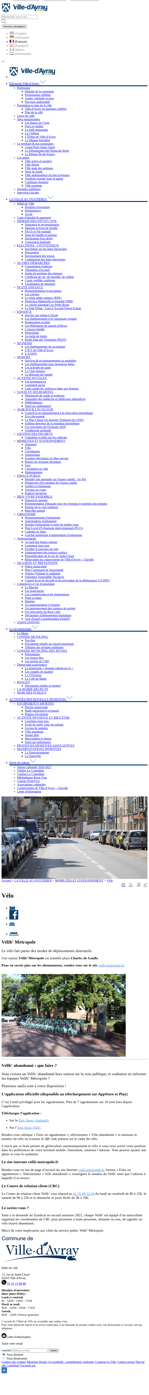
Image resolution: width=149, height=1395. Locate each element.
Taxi (27, 465)
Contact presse (126, 1362)
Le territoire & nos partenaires (35, 143)
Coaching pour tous (37, 721)
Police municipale (36, 566)
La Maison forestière (37, 140)
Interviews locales (28, 192)
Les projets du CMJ (37, 661)
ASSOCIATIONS (28, 622)
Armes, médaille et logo (39, 98)
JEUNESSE (24, 343)
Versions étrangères (14, 26)
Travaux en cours (35, 489)
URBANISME (26, 514)
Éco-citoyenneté (35, 416)
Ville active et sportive (38, 161)
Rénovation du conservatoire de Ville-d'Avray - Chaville (59, 559)
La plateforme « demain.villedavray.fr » (49, 668)
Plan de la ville (34, 112)
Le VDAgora (33, 675)
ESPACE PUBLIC (29, 475)
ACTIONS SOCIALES (32, 378)
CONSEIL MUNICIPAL (32, 636)
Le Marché (31, 587)
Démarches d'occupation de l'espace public (51, 482)
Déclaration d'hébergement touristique (48, 615)
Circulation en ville (36, 468)
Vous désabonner (16, 1358)
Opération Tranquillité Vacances (44, 577)
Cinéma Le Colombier (30, 774)
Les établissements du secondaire (45, 346)
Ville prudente (33, 185)
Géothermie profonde (38, 430)
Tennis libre (32, 735)
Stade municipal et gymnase (42, 710)
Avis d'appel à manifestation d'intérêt (47, 618)
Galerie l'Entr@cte (28, 781)
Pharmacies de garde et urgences (45, 395)
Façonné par (28, 1365)
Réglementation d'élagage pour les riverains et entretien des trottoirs (66, 503)
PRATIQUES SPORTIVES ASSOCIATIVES (45, 745)
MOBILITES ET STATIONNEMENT (41, 441)
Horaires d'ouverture (37, 207)
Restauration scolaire (37, 322)
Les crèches (32, 294)
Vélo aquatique (34, 731)
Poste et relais (33, 598)
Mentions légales (37, 1362)
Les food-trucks (34, 591)
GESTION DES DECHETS (35, 434)
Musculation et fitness (38, 738)
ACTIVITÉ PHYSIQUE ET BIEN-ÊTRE (43, 717)
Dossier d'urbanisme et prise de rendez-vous (52, 524)
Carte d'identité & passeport (34, 217)
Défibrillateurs (33, 402)
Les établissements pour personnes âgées (49, 364)
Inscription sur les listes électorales (46, 249)
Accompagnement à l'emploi (42, 604)
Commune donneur (37, 182)
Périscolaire (32, 332)
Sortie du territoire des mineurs (43, 273)
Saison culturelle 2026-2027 (34, 767)
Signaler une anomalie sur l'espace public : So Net (55, 479)
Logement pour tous (37, 545)
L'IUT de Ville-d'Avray (39, 350)
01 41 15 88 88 (16, 1283)
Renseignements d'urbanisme (42, 517)
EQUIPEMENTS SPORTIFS (35, 703)
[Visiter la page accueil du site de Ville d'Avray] (24, 13)
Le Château (32, 133)
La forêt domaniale (36, 129)
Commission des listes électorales (45, 259)
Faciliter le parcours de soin (41, 549)
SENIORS (23, 357)
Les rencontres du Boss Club (42, 611)
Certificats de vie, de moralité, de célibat (49, 277)
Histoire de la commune (39, 91)
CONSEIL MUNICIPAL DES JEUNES (42, 650)
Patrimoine (23, 88)
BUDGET (23, 682)
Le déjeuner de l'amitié (39, 374)
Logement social (35, 385)
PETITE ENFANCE (30, 287)
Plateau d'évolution (36, 714)
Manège (30, 601)
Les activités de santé (38, 367)
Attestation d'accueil (37, 270)
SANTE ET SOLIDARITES (35, 392)
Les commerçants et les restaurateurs (47, 594)
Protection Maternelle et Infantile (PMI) (49, 301)
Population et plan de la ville (34, 105)
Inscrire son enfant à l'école (41, 315)
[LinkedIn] (13, 933)
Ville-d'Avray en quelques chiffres (46, 108)
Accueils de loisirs (36, 336)
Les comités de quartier (39, 671)
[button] (138, 885)
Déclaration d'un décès (39, 238)
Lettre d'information (29, 791)
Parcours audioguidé (37, 102)
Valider (53, 1350)
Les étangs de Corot (37, 122)
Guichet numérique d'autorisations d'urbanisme (53, 535)
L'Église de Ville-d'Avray (40, 136)
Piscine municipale (36, 707)
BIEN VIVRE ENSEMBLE (34, 496)
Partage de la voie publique (41, 507)
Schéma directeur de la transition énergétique (52, 423)
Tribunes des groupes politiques (44, 647)
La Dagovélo (33, 756)
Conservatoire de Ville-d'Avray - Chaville (42, 788)
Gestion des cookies (14, 1362)
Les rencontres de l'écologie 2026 (45, 427)
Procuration (32, 252)
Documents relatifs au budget (43, 685)
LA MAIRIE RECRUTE (32, 689)
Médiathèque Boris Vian (32, 777)
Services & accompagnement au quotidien (50, 360)
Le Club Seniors (35, 371)
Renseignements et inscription (43, 290)
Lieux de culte (26, 115)
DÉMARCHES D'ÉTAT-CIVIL (37, 221)
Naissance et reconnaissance (42, 224)
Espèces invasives (36, 493)
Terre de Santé (33, 171)
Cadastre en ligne (35, 531)
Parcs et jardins (34, 126)
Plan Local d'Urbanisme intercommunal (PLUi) (54, 528)
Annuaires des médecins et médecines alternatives (55, 399)
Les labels (23, 157)
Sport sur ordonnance (38, 406)
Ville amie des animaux (39, 168)
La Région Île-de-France (40, 154)
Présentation (32, 654)
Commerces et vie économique (36, 584)
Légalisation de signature (40, 284)
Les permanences (35, 381)
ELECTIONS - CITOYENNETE (38, 245)
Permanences (33, 210)
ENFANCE (24, 311)
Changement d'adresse (38, 266)
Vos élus (30, 640)
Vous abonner (14, 1354)
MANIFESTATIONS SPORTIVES (39, 749)
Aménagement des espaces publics (46, 552)
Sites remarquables (28, 119)
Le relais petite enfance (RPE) (43, 297)
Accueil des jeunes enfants (41, 542)
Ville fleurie (32, 164)
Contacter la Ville (105, 1362)
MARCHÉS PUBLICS (31, 692)
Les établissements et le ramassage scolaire (51, 318)
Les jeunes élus (34, 657)
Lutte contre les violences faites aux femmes (52, 388)
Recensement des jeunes (40, 256)
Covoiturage (32, 451)
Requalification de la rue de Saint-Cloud (49, 556)
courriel (6, 1350)
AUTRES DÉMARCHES (33, 263)
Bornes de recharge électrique (43, 461)
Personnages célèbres (38, 95)
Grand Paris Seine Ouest (40, 147)
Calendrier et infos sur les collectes (46, 437)
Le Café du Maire (36, 678)
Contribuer (13, 1365)
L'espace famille (35, 329)
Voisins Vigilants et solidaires (43, 573)
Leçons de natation (36, 728)
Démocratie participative (32, 664)
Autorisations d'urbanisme (41, 521)
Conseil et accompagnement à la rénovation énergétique (59, 413)
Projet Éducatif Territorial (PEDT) (46, 339)
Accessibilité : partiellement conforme (71, 1362)
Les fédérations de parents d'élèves (46, 325)
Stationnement (33, 472)
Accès (28, 214)
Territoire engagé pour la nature (44, 178)
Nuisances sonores (36, 500)
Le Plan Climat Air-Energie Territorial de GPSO (54, 420)
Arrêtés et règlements (38, 486)
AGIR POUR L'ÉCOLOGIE (35, 409)
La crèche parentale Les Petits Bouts (47, 304)
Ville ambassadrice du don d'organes (47, 175)
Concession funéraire (38, 242)
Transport (30, 444)
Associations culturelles (31, 784)
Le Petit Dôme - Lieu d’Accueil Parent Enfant (53, 308)
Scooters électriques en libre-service (46, 458)
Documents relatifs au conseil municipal (49, 643)
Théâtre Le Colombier (30, 770)
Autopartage (32, 454)
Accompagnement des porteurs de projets (50, 608)
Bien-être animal (35, 510)
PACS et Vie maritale (38, 231)
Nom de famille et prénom (41, 235)
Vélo (28, 447)
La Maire (22, 633)
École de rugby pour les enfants (44, 724)
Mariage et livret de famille (41, 228)
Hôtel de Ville (25, 203)
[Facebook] (13, 918)
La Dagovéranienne (37, 752)
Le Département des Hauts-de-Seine (47, 150)
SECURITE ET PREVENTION (37, 563)
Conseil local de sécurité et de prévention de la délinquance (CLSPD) (67, 580)
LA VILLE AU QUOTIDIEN (33, 880)
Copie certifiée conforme (40, 280)
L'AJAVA (31, 353)
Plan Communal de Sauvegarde (44, 570)
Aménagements (26, 538)
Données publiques (29, 189)
